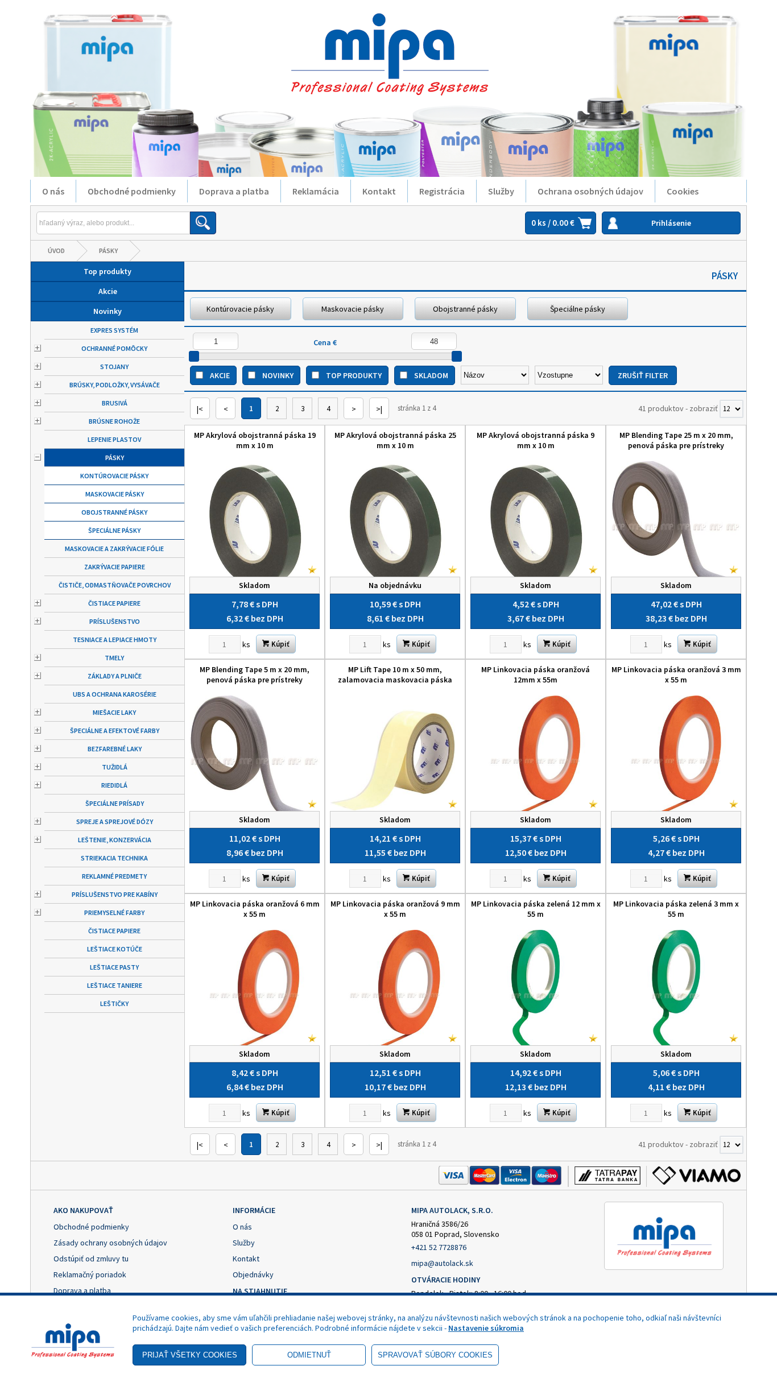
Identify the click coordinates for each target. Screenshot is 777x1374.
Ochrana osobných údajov (590, 191)
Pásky (108, 250)
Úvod (56, 250)
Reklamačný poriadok (89, 1274)
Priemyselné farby (114, 912)
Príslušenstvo (114, 621)
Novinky (107, 311)
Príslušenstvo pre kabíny (115, 894)
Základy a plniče (115, 676)
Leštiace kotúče (114, 949)
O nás (53, 191)
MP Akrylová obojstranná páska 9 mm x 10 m (535, 440)
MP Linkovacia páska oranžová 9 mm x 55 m (395, 909)
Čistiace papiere (114, 603)
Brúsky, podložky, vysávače (114, 384)
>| (379, 409)
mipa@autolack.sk (442, 1263)
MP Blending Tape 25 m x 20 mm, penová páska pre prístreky (676, 440)
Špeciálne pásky (114, 530)
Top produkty (107, 271)
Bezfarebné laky (115, 748)
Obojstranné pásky (114, 512)
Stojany (114, 366)
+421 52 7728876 (438, 1247)
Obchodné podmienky (132, 191)
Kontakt (379, 191)
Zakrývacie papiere (114, 566)
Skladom (431, 375)
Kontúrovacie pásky (114, 475)
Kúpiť (280, 644)
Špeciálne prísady (114, 803)
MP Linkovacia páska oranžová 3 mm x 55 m (676, 674)
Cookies (683, 191)
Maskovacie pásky (114, 494)
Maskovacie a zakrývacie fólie (114, 548)
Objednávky (253, 1274)
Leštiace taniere (114, 985)
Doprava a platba (234, 191)
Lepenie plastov (114, 439)
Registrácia (442, 191)
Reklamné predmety (114, 876)
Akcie (107, 291)
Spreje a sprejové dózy (114, 821)
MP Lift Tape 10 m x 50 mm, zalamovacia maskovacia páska (395, 674)
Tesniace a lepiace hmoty (114, 639)
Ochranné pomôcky (114, 348)
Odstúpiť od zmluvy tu (91, 1258)
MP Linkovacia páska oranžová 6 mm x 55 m (255, 909)
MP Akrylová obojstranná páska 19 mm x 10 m (255, 440)
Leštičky (114, 1003)
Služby (501, 191)
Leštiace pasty (114, 967)
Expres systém (114, 330)
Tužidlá (114, 767)
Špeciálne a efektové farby (114, 730)
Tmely (114, 657)
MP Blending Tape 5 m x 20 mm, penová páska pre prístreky (254, 674)
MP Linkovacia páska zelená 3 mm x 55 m (676, 909)
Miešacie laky (114, 712)
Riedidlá (114, 785)
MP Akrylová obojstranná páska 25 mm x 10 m (395, 440)
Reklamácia (315, 191)
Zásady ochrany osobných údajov (110, 1243)
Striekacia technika (114, 858)
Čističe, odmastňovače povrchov (115, 585)
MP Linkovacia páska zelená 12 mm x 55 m (536, 909)
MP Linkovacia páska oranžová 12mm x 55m (535, 674)
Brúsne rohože (114, 421)
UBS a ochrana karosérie (114, 694)
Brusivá (114, 403)
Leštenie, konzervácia (114, 839)
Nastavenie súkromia (486, 1328)
